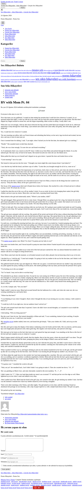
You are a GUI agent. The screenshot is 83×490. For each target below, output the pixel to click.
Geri (2, 25)
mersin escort (16, 186)
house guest (63, 72)
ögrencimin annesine (11, 93)
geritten (15, 73)
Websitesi (4, 462)
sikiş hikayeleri (5, 81)
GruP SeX (55, 72)
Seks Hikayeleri (10, 36)
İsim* (2, 454)
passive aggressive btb (57, 76)
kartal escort (15, 485)
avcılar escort (16, 483)
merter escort (8, 241)
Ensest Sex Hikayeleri (12, 30)
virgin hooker (44, 81)
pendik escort (56, 485)
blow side (23, 70)
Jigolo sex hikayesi (34, 76)
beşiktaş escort (46, 481)
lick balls (45, 76)
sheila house (79, 79)
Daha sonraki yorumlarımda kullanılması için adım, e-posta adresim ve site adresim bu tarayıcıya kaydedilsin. (38, 465)
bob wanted (8, 397)
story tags (26, 81)
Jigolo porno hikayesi (6, 76)
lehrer (40, 76)
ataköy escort (77, 481)
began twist (18, 70)
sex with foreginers (67, 79)
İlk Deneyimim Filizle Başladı (14, 423)
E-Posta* (4, 458)
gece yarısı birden (10, 92)
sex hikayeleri (24, 79)
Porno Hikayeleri (10, 34)
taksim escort (36, 481)
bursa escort (4, 488)
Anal (14, 70)
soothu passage (14, 81)
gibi (49, 72)
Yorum (3, 451)
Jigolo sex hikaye (26, 76)
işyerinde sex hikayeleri (72, 73)
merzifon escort (8, 321)
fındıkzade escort (66, 481)
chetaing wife (37, 70)
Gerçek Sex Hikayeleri (12, 32)
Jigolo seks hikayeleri (16, 76)
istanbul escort (5, 481)
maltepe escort (24, 485)
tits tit (39, 81)
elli (53, 70)
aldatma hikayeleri (6, 70)
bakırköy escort (6, 483)
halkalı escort (25, 483)
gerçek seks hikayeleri (40, 73)
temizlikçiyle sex (34, 81)
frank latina (77, 70)
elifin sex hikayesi (48, 70)
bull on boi (28, 70)
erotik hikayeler (70, 70)
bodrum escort (66, 485)
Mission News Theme (8, 480)
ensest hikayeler (59, 70)
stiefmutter (20, 81)
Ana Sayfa (8, 28)
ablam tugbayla (10, 95)
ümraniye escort (46, 485)
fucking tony (10, 72)
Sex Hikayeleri (9, 38)
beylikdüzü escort (36, 483)
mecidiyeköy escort (25, 481)
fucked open (4, 72)
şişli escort (14, 481)
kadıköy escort (35, 485)
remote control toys (5, 79)
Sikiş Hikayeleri (10, 39)
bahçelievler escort (60, 483)
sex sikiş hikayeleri (47, 78)
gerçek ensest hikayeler (25, 73)
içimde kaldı (9, 97)
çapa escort (56, 481)
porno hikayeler (71, 75)
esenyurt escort (48, 483)
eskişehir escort (77, 485)
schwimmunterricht (14, 79)
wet (49, 81)
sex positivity (32, 79)
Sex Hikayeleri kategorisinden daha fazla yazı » (33, 414)
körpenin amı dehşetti (12, 90)
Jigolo (79, 72)
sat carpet (8, 399)
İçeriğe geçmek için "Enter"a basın (12, 2)
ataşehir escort (5, 485)
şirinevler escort (72, 483)
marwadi (49, 76)
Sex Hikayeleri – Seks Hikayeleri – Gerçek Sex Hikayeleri (19, 12)
